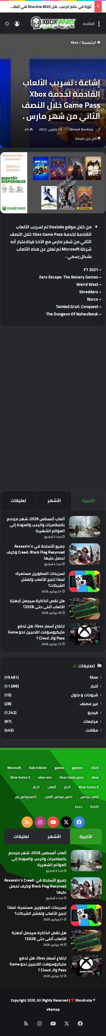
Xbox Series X (89, 787)
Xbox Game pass (71, 777)
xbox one (44, 777)
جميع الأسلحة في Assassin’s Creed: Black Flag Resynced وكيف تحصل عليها (36, 552)
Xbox (74, 42)
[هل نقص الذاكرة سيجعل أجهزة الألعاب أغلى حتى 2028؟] (84, 608)
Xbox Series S (20, 777)
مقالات (92, 730)
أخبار (94, 686)
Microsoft (14, 767)
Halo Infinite (38, 767)
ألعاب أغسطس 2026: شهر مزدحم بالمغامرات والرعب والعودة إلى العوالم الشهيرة (36, 524)
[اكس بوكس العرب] (53, 23)
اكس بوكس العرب (58, 796)
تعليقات (18, 500)
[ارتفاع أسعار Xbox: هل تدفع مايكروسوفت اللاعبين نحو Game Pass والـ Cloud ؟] (84, 634)
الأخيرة (88, 500)
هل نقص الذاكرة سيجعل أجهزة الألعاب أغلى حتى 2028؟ (37, 603)
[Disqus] (53, 408)
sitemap (53, 1009)
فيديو (93, 713)
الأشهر (54, 500)
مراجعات (90, 722)
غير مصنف (89, 704)
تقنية (94, 806)
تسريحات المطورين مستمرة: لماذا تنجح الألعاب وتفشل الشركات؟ (40, 579)
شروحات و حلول (84, 695)
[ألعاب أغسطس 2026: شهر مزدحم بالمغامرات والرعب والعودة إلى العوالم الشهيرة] (84, 526)
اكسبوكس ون (25, 796)
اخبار (36, 787)
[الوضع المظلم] (7, 25)
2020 (95, 767)
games (59, 767)
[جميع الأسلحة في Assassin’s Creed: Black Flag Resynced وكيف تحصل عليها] (84, 554)
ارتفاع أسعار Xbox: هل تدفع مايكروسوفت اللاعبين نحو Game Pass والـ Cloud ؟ (36, 632)
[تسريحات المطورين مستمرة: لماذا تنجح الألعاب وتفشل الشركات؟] (84, 581)
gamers (77, 767)
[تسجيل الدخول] (17, 25)
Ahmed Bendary (81, 129)
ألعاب (51, 787)
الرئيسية (89, 42)
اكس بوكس (89, 796)
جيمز (78, 806)
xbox (95, 777)
